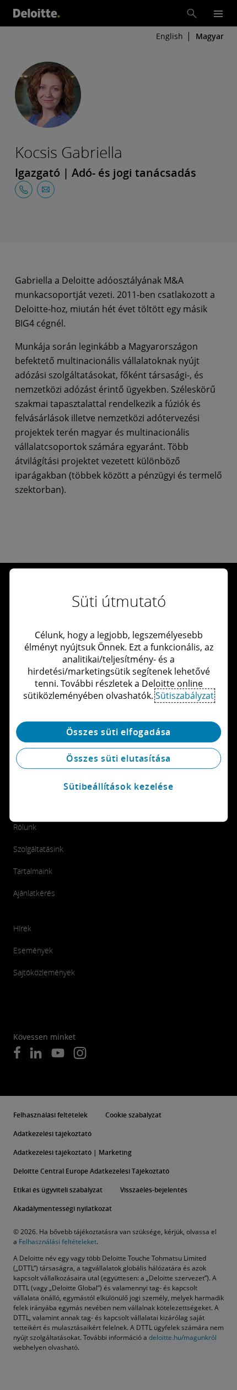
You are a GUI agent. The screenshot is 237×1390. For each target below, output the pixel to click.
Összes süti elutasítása (118, 758)
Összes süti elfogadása (118, 732)
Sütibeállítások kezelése (118, 786)
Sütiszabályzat (184, 695)
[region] (118, 695)
